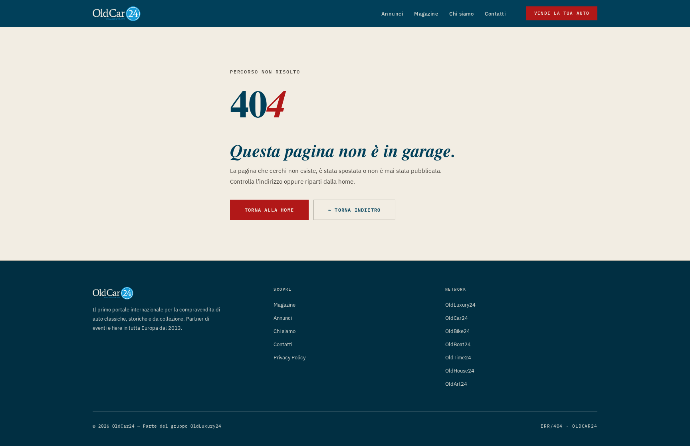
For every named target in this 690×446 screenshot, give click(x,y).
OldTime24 (458, 357)
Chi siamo (461, 13)
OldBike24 (457, 331)
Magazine (426, 13)
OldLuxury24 (460, 304)
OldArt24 (456, 384)
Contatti (495, 13)
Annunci (392, 13)
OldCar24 (456, 318)
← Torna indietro (354, 210)
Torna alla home (269, 210)
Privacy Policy (289, 357)
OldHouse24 (459, 370)
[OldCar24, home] (117, 14)
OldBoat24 (458, 344)
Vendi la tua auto (561, 13)
